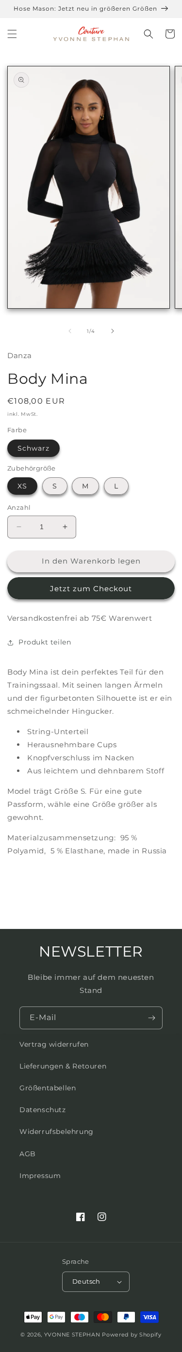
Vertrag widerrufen (54, 1044)
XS (22, 486)
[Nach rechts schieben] (112, 331)
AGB (27, 1153)
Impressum (40, 1175)
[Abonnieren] (151, 1017)
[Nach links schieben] (70, 331)
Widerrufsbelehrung (56, 1131)
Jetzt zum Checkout (91, 588)
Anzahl (19, 507)
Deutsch (86, 1281)
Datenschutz (42, 1109)
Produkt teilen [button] (44, 642)
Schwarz (33, 448)
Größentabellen (47, 1088)
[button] (12, 34)
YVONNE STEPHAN (72, 1334)
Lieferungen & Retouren (62, 1066)
